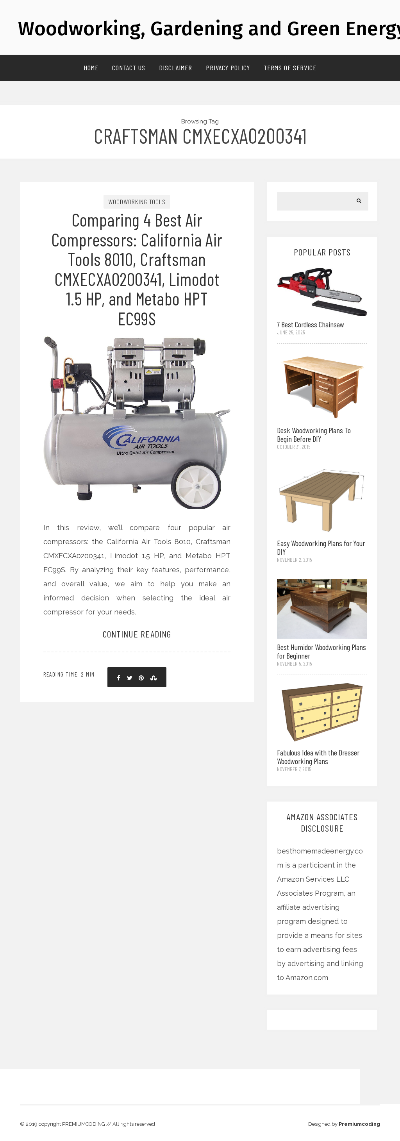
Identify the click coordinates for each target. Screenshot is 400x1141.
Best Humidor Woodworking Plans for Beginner (321, 651)
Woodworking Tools (137, 201)
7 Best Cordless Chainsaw (310, 324)
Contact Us (128, 67)
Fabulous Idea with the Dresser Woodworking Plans (318, 757)
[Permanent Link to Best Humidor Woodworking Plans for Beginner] (322, 608)
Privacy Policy (228, 67)
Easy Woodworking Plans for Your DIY (321, 547)
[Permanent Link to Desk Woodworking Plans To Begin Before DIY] (322, 386)
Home (91, 67)
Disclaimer (175, 67)
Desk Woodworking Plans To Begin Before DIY (314, 434)
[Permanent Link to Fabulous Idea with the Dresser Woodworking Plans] (322, 713)
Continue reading (137, 633)
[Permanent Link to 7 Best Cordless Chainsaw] (322, 291)
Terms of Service (290, 67)
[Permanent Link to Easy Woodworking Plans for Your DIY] (322, 499)
